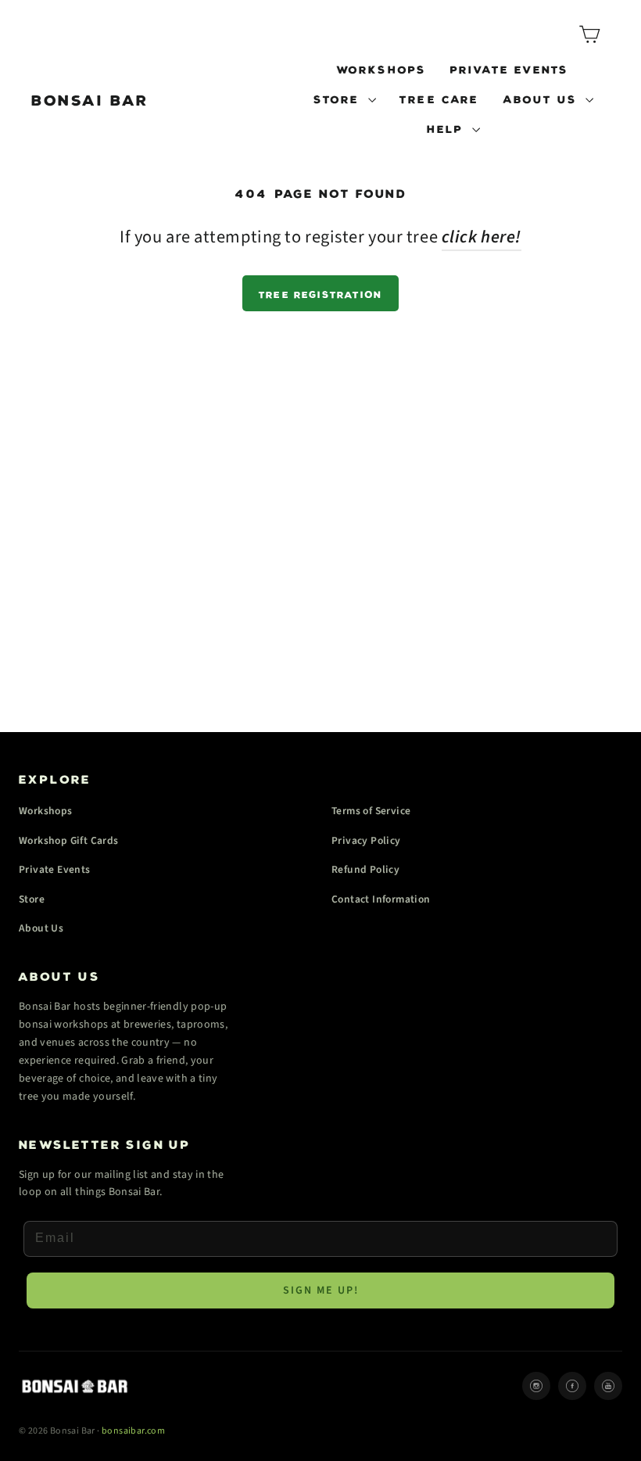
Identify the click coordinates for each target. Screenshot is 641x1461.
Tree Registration (320, 292)
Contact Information (381, 899)
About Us (41, 928)
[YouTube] (608, 1386)
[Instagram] (536, 1386)
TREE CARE (439, 97)
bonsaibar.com (133, 1431)
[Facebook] (572, 1386)
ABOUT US (542, 97)
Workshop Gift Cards (69, 840)
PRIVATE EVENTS (509, 68)
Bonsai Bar (90, 97)
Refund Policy (365, 869)
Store (32, 899)
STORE (338, 97)
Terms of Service (370, 810)
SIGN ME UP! (321, 1290)
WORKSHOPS (382, 68)
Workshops (46, 810)
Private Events (55, 869)
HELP (447, 127)
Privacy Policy (366, 840)
